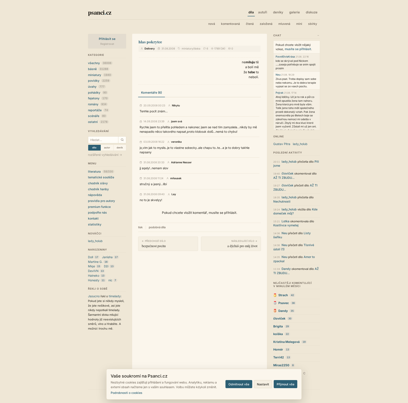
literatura (100, 171)
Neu (278, 74)
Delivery (149, 48)
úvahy (96, 86)
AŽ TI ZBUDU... (284, 177)
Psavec (283, 303)
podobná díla (157, 227)
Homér (278, 349)
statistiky (94, 224)
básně (98, 69)
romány (97, 104)
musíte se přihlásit (298, 49)
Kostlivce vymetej (286, 225)
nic (110, 280)
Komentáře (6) (151, 92)
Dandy (286, 269)
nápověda (95, 195)
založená (266, 23)
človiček (287, 173)
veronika (176, 142)
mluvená (284, 23)
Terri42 (278, 357)
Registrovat (107, 43)
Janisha (107, 257)
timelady (115, 296)
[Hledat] (122, 140)
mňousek (175, 178)
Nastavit (263, 384)
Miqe (91, 266)
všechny (99, 63)
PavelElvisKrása (285, 56)
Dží (106, 266)
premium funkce (99, 207)
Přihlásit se (107, 39)
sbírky (312, 23)
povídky (98, 80)
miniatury (99, 75)
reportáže (98, 110)
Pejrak (279, 92)
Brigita (278, 326)
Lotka (285, 221)
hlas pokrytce (150, 42)
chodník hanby (98, 189)
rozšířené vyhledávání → (105, 154)
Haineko (93, 275)
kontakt (93, 218)
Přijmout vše (285, 384)
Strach (283, 295)
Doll (90, 257)
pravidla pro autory (101, 201)
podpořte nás (97, 212)
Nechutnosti (281, 201)
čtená (250, 23)
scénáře (97, 116)
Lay (173, 194)
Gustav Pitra (281, 144)
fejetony (98, 98)
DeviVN (93, 271)
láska (197, 48)
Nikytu (176, 105)
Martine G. (95, 262)
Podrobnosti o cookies (126, 393)
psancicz (99, 12)
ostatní (98, 122)
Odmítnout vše (238, 384)
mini (299, 23)
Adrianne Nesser (181, 162)
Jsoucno (94, 296)
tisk (140, 227)
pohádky (97, 92)
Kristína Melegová (286, 342)
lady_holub (95, 241)
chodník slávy (98, 183)
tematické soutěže (101, 177)
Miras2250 (281, 365)
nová (211, 23)
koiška (278, 334)
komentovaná (230, 23)
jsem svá (176, 121)
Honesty (93, 280)
